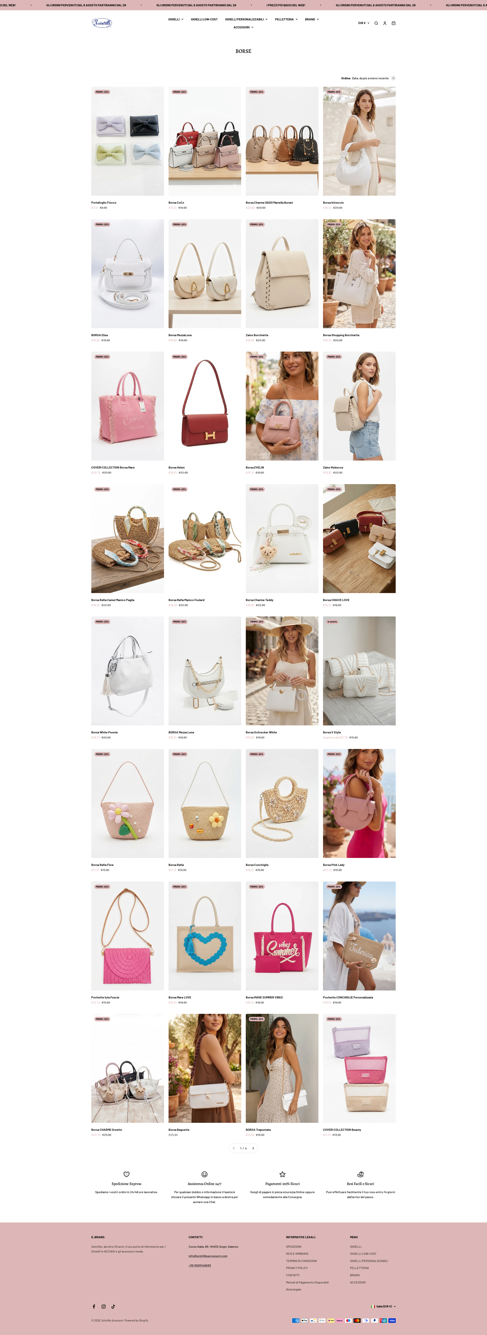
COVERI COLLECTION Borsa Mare (113, 467)
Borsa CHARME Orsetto (106, 1129)
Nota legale (293, 1289)
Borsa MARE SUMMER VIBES (264, 997)
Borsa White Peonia (104, 732)
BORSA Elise (99, 335)
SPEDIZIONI (293, 1246)
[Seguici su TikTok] (113, 1306)
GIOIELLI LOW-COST (204, 19)
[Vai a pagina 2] (253, 1148)
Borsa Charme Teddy (259, 600)
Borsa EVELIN (255, 467)
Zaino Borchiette (257, 335)
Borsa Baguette (179, 1129)
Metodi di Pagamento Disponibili (307, 1282)
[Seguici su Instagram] (103, 1306)
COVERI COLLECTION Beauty (342, 1129)
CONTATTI (292, 1275)
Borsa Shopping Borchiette (341, 335)
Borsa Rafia (176, 864)
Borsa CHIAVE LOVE (336, 600)
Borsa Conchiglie (257, 864)
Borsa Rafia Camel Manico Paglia (112, 600)
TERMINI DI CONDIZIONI (301, 1261)
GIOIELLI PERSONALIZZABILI (244, 19)
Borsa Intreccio (333, 202)
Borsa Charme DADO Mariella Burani (269, 202)
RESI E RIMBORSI (297, 1253)
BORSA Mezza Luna (181, 732)
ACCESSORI (242, 27)
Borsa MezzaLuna (180, 335)
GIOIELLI (174, 19)
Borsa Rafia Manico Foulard (187, 600)
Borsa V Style (332, 732)
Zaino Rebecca (333, 467)
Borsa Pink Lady (334, 864)
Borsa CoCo (176, 202)
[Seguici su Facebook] (93, 1306)
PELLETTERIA (284, 19)
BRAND (310, 19)
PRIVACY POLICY (297, 1268)
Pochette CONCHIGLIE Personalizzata (348, 997)
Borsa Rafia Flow (102, 864)
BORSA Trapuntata (258, 1129)
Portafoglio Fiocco (103, 202)
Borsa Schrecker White (261, 732)
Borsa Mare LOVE (180, 997)
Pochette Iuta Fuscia (105, 997)
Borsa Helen (177, 467)
